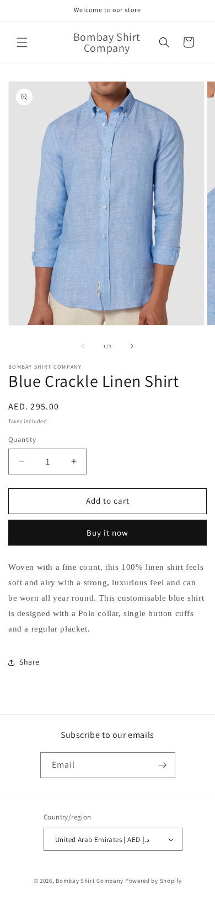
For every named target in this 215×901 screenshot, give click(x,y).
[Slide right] (132, 346)
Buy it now (107, 532)
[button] (22, 42)
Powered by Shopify (153, 880)
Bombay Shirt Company (89, 880)
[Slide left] (83, 346)
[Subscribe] (162, 765)
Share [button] (29, 662)
